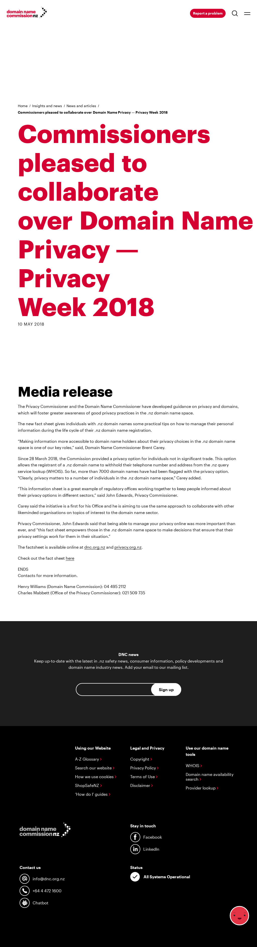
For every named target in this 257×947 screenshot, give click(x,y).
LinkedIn (151, 849)
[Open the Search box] (235, 13)
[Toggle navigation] (247, 13)
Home (23, 106)
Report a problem (208, 13)
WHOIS (193, 765)
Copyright (140, 759)
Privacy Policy (143, 767)
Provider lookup (201, 787)
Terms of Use (143, 776)
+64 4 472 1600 (47, 890)
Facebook (152, 837)
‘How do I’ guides (92, 794)
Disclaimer (140, 785)
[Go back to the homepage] (27, 13)
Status (136, 867)
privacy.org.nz (128, 547)
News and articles (81, 106)
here (70, 558)
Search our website (94, 767)
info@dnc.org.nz (49, 878)
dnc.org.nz (94, 547)
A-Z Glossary (87, 759)
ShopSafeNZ (87, 785)
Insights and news (47, 106)
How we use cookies (95, 776)
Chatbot (40, 902)
